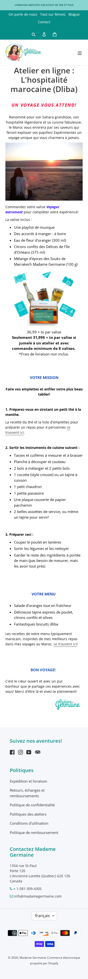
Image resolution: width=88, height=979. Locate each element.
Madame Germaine (33, 958)
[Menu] (80, 52)
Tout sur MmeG (53, 14)
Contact (44, 22)
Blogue (74, 14)
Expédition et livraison (28, 781)
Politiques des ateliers (28, 814)
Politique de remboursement (34, 832)
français (42, 915)
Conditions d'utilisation (29, 823)
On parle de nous (23, 14)
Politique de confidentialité (32, 804)
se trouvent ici (65, 644)
